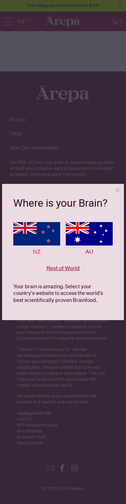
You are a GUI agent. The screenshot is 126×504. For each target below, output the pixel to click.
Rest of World (63, 267)
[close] (117, 190)
